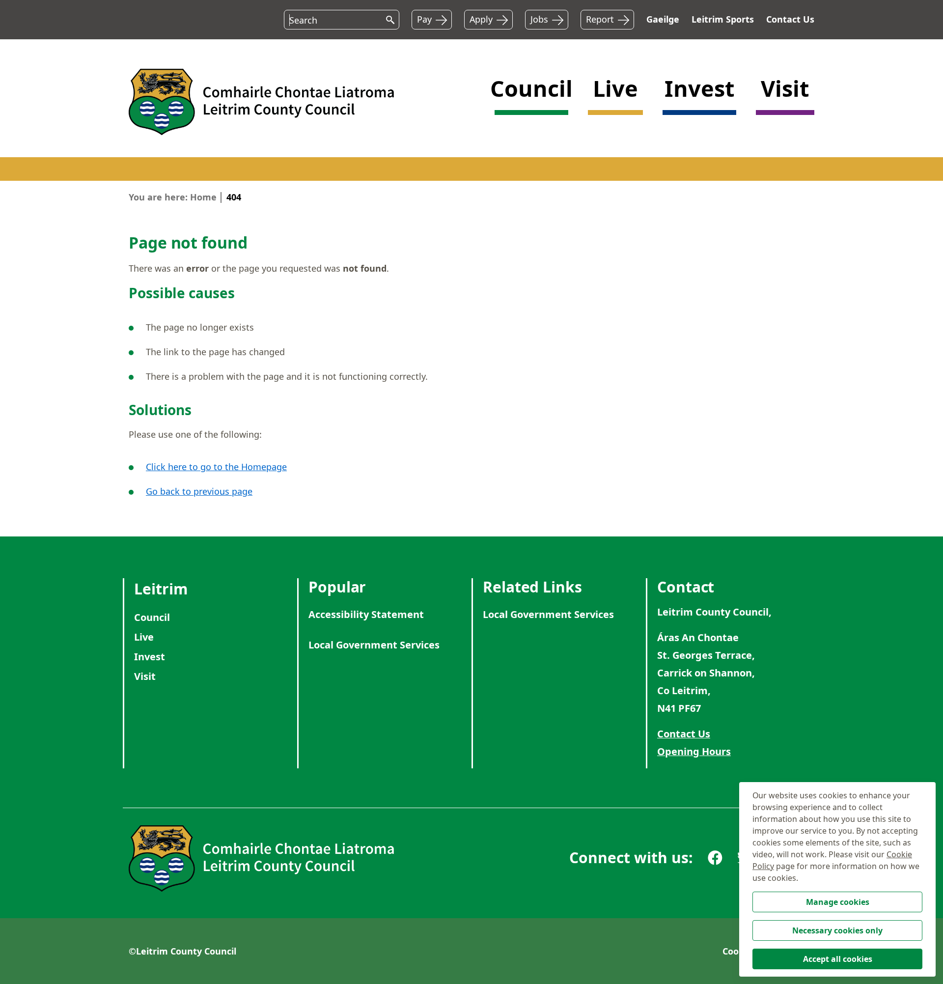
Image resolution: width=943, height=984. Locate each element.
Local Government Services (374, 644)
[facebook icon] (715, 857)
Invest (149, 656)
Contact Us (790, 19)
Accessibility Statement (366, 614)
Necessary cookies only (837, 930)
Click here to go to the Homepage (216, 467)
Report (600, 19)
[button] (531, 100)
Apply (481, 19)
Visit (145, 676)
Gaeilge (662, 19)
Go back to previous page (199, 491)
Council (152, 617)
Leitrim (161, 589)
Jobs (539, 19)
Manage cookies (837, 902)
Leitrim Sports (723, 19)
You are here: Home (173, 197)
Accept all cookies (837, 959)
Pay (424, 19)
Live (144, 637)
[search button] (388, 18)
